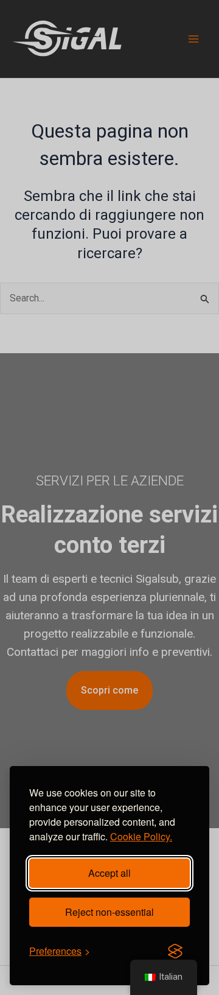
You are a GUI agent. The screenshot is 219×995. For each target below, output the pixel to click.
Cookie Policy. (141, 836)
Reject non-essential (109, 912)
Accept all (109, 873)
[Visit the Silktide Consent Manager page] (175, 951)
